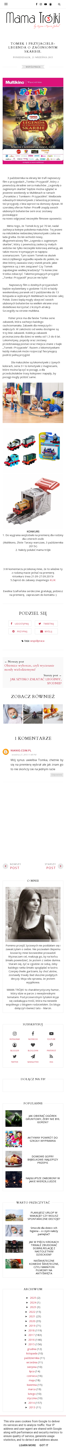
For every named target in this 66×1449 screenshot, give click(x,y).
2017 (31, 1335)
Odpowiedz (56, 774)
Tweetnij (48, 623)
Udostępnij (22, 623)
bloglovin (33, 1050)
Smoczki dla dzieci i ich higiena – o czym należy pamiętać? (44, 1231)
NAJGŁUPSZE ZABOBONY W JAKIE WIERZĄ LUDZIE (43, 1179)
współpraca (33, 66)
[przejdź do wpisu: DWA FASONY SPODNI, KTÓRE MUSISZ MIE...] (33, 722)
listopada (32, 1353)
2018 (31, 1330)
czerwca (32, 1376)
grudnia (32, 1349)
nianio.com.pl (21, 750)
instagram (15, 1039)
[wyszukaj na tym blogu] (59, 4)
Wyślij (48, 631)
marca (32, 1389)
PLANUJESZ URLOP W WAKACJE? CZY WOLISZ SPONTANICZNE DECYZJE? (44, 1216)
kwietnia (32, 1384)
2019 (32, 1325)
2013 (32, 1407)
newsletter (33, 1062)
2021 (32, 1316)
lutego (32, 1393)
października (32, 1358)
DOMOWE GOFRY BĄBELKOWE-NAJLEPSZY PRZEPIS (42, 1159)
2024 (33, 1302)
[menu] (6, 4)
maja (32, 1380)
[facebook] (35, 4)
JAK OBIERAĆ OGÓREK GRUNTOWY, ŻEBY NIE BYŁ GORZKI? (43, 1119)
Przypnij (22, 631)
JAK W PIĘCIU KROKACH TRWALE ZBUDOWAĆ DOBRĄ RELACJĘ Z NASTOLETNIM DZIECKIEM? (44, 1248)
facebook (33, 1039)
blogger (14, 1050)
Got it (43, 1445)
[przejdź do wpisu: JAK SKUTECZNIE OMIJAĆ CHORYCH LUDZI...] (53, 722)
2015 (31, 1344)
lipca (32, 1371)
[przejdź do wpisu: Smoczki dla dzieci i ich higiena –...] (13, 722)
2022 (32, 1311)
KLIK (53, 580)
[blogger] (50, 4)
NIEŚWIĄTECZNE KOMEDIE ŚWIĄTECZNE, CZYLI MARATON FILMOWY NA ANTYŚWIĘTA (44, 1267)
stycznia (32, 1398)
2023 (33, 1307)
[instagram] (40, 4)
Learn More (27, 1445)
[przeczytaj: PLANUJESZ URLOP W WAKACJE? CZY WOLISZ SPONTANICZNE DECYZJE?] (14, 1220)
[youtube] (45, 4)
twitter (14, 1062)
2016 (31, 1339)
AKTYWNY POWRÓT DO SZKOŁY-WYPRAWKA (43, 1139)
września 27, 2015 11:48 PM (24, 754)
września (32, 1362)
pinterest (51, 1050)
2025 (33, 1297)
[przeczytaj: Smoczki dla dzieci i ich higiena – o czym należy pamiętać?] (14, 1235)
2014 (31, 1402)
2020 (32, 1321)
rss (51, 1062)
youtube (51, 1039)
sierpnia (32, 1367)
